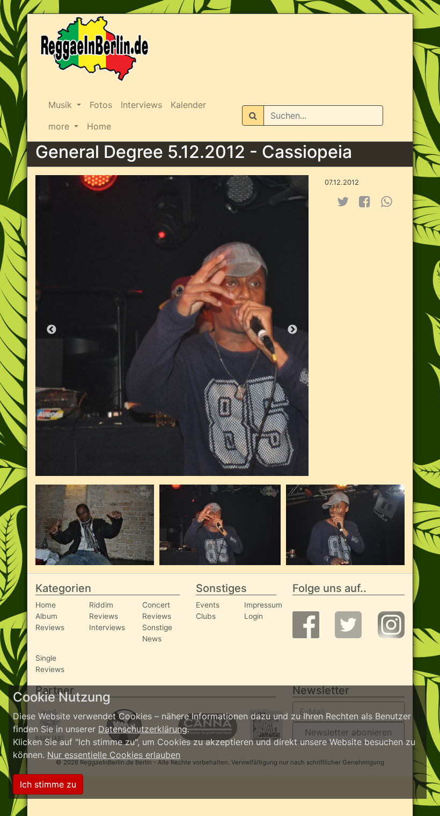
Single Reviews (49, 664)
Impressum (263, 605)
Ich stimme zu (48, 784)
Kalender (188, 104)
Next (292, 329)
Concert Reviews (156, 610)
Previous (51, 329)
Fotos (101, 104)
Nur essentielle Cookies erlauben (113, 754)
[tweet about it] (343, 202)
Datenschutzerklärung (142, 729)
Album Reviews (49, 622)
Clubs (206, 616)
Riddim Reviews (103, 610)
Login (253, 616)
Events (207, 605)
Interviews (141, 104)
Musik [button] (61, 104)
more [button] (60, 126)
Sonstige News (157, 633)
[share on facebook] (364, 202)
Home (99, 126)
